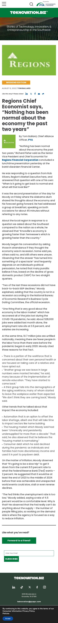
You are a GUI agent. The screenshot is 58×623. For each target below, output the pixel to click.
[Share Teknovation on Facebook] (35, 94)
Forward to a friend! (19, 540)
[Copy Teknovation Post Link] (43, 94)
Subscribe (11, 558)
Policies (6, 613)
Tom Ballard (23, 88)
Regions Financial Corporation (20, 160)
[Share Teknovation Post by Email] (39, 94)
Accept (7, 618)
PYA (30, 139)
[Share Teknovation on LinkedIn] (26, 94)
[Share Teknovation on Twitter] (31, 94)
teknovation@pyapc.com (29, 601)
